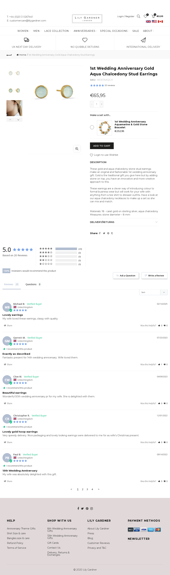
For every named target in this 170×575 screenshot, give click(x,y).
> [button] (98, 489)
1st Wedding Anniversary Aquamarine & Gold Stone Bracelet (131, 124)
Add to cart (101, 145)
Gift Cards (53, 542)
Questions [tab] (31, 284)
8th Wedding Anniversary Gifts (62, 529)
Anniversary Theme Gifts (21, 528)
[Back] (9, 54)
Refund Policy (15, 543)
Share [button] (9, 325)
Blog (90, 538)
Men (36, 30)
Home (22, 54)
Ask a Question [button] (127, 275)
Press (90, 533)
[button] (160, 325)
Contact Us (53, 547)
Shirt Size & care (16, 533)
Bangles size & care (18, 538)
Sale (135, 30)
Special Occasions (114, 30)
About (147, 30)
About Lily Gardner (98, 528)
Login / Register (125, 16)
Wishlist (147, 15)
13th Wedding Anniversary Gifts (62, 537)
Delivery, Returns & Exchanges (58, 553)
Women (23, 30)
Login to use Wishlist (105, 154)
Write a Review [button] (156, 275)
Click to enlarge (77, 149)
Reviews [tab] (8, 284)
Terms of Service (16, 547)
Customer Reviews (98, 543)
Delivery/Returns (102, 222)
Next (18, 119)
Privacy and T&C (96, 547)
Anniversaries (84, 30)
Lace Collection (56, 30)
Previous (10, 119)
